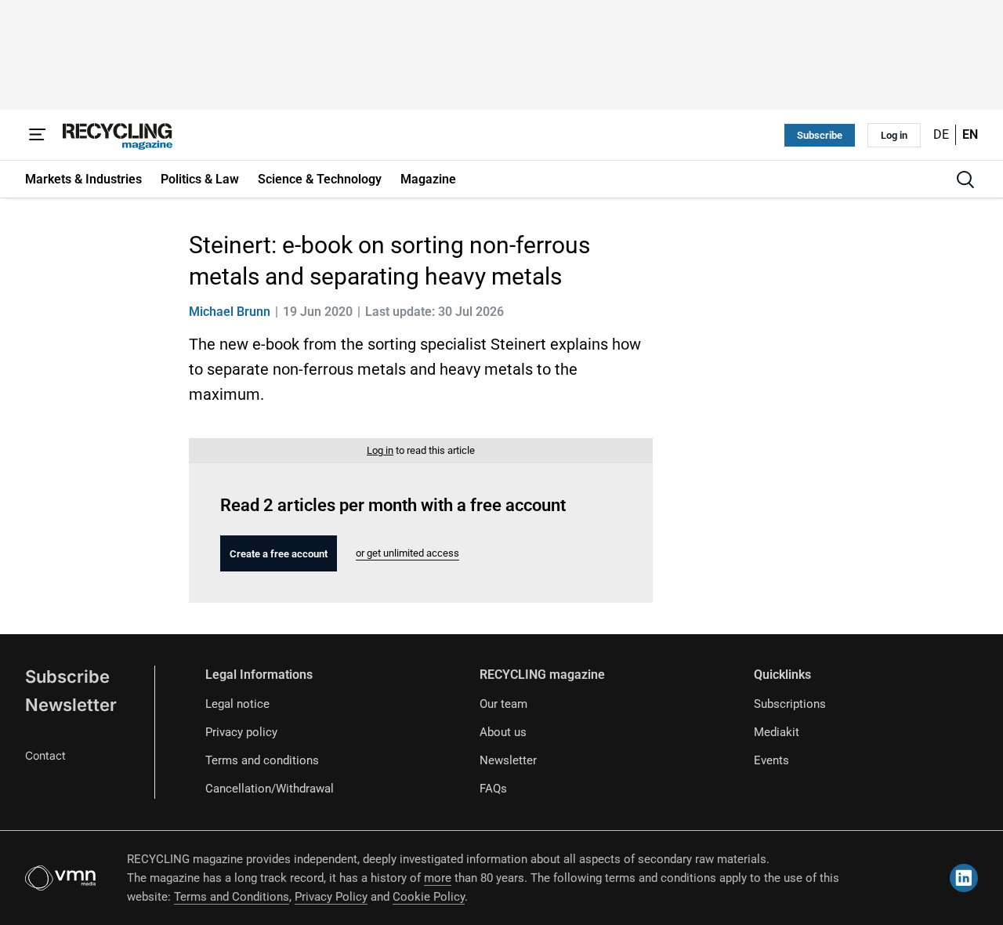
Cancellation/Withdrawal (269, 789)
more (437, 878)
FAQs (493, 789)
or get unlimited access (407, 553)
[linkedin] (964, 878)
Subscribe (819, 135)
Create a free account (279, 554)
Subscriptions (790, 704)
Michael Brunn (229, 311)
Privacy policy (241, 732)
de (941, 134)
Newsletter (71, 705)
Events (771, 760)
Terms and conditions (262, 760)
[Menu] (37, 135)
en (970, 134)
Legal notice (237, 704)
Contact (45, 755)
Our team (503, 704)
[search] (965, 179)
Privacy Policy (331, 897)
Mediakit (776, 732)
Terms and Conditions (231, 897)
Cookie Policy (429, 897)
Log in (894, 135)
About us (503, 732)
